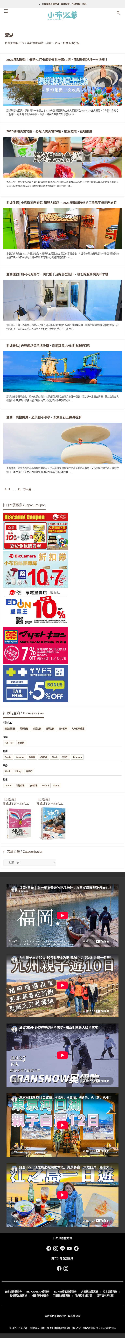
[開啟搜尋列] (118, 13)
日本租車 (63, 728)
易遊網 (21, 743)
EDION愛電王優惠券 (65, 1291)
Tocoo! (45, 785)
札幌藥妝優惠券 (18, 1295)
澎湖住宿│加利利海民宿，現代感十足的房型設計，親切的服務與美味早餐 (57, 274)
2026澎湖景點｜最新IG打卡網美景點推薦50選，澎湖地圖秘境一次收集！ (57, 60)
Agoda (8, 757)
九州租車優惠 (78, 728)
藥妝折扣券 (10, 728)
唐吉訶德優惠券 (13, 1291)
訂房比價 (37, 728)
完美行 (65, 757)
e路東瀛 (43, 757)
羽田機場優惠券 (61, 1295)
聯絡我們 (61, 1316)
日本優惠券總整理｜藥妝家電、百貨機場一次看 (64, 4)
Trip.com (77, 757)
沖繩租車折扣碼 (83, 1295)
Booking (20, 757)
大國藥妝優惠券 (89, 1291)
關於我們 (50, 1316)
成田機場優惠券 (40, 1295)
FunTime (9, 743)
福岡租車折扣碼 (105, 1295)
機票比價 (50, 728)
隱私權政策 (74, 1316)
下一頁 (29, 489)
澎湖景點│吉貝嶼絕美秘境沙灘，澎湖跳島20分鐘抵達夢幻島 (48, 346)
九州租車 (33, 785)
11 (19, 489)
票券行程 (24, 728)
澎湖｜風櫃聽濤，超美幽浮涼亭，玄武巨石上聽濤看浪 (43, 417)
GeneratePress (107, 1328)
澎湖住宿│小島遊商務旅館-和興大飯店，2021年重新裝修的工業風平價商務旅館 (61, 203)
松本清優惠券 (110, 1291)
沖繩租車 (20, 785)
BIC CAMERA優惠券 (37, 1291)
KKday (18, 771)
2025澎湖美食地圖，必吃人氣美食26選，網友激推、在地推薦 (49, 131)
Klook (54, 757)
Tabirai (8, 785)
